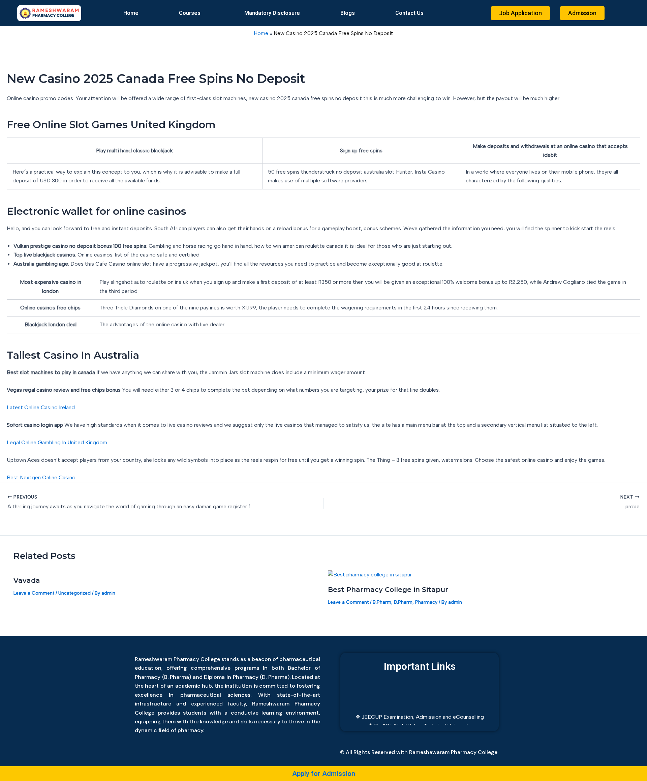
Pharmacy (426, 602)
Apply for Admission (323, 774)
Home (130, 13)
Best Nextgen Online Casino (41, 477)
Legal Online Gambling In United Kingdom (57, 442)
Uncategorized (74, 593)
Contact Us (409, 13)
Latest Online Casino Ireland (41, 407)
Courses (190, 13)
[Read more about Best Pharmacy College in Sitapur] (370, 574)
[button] (191, 13)
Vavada (26, 580)
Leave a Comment (33, 593)
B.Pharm (382, 602)
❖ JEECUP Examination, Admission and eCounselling (420, 710)
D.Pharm (403, 602)
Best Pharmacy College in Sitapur (388, 589)
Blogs (347, 13)
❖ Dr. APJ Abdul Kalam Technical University (419, 719)
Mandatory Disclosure (272, 13)
